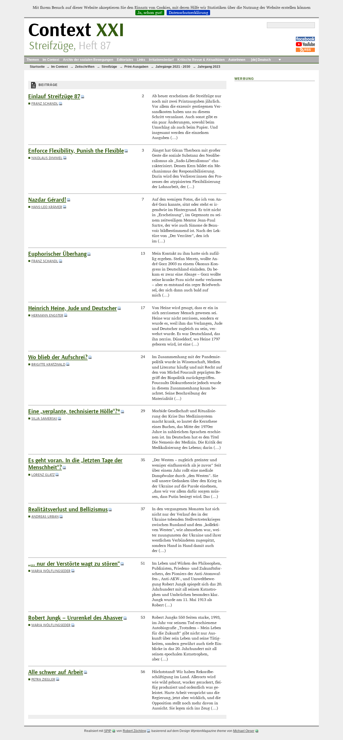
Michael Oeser (243, 731)
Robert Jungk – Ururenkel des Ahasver (75, 618)
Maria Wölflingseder (50, 571)
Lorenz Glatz (43, 474)
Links (141, 60)
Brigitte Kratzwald (48, 364)
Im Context (51, 60)
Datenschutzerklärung (188, 12)
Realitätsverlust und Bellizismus (68, 509)
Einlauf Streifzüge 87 (54, 96)
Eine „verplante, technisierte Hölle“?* (74, 411)
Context (76, 30)
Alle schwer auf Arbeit (55, 672)
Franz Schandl (44, 103)
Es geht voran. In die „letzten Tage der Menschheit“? (75, 464)
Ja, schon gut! (149, 12)
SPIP (107, 731)
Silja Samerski (44, 418)
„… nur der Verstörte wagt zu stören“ (74, 564)
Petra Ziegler (43, 679)
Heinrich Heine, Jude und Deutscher (72, 308)
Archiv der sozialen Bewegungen (88, 60)
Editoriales (125, 60)
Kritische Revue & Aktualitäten (201, 60)
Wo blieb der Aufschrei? (58, 357)
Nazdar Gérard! (47, 200)
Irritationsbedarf (161, 60)
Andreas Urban (45, 516)
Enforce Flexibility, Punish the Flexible (76, 151)
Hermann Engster (47, 315)
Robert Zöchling (134, 731)
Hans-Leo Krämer (46, 207)
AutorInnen (236, 60)
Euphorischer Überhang (57, 254)
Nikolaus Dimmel (46, 158)
